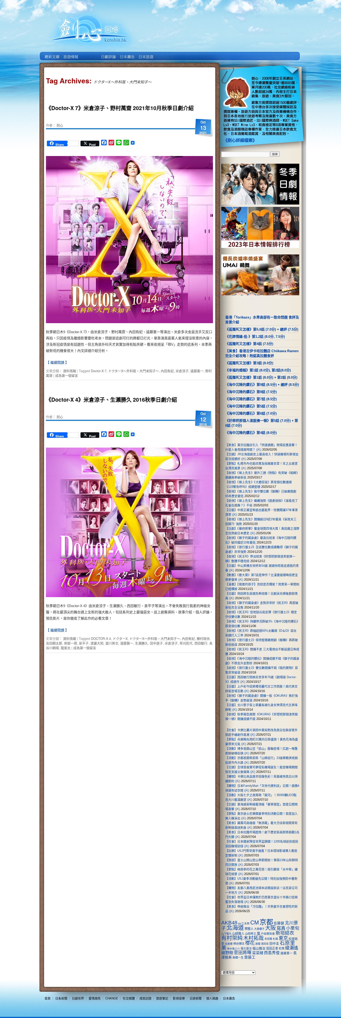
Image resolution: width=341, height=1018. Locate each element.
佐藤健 (279, 923)
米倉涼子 (182, 370)
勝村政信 (203, 638)
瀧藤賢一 (126, 643)
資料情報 (69, 370)
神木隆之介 (233, 948)
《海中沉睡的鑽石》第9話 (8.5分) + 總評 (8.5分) (262, 385)
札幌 (275, 938)
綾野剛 (227, 952)
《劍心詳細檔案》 (240, 140)
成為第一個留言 (66, 375)
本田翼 (268, 938)
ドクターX (120, 638)
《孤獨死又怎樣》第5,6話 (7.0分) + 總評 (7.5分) (261, 329)
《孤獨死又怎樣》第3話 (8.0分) (249, 363)
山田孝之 (250, 933)
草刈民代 (186, 643)
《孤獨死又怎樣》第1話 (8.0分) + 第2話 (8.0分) (261, 377)
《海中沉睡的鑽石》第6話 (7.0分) (251, 413)
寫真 (281, 928)
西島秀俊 (272, 953)
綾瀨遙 (291, 948)
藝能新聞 (70, 53)
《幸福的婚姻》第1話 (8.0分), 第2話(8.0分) (258, 370)
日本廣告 (126, 53)
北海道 (235, 927)
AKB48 (229, 923)
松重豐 (229, 943)
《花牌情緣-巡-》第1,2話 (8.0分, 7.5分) (255, 336)
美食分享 (164, 53)
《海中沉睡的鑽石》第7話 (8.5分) (251, 399)
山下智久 (226, 933)
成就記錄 (145, 998)
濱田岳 (265, 943)
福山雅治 (258, 948)
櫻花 (249, 943)
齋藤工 (249, 957)
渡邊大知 (96, 643)
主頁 (51, 53)
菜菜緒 (257, 953)
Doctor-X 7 (98, 370)
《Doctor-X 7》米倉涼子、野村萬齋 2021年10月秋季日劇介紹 (120, 108)
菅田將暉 (242, 952)
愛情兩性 (95, 998)
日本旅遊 (145, 53)
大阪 (270, 928)
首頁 (48, 998)
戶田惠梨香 (268, 933)
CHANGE (111, 998)
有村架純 (232, 938)
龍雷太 (66, 647)
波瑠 (257, 943)
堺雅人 (249, 928)
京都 (266, 922)
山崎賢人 (238, 933)
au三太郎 (244, 923)
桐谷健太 (238, 943)
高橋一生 (238, 957)
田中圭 (274, 943)
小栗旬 (292, 928)
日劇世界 (108, 53)
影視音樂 (179, 998)
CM (254, 923)
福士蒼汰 (246, 948)
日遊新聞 (196, 998)
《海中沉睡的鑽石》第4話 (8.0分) (251, 433)
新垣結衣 (285, 933)
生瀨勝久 (141, 643)
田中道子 (156, 643)
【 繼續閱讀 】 (57, 362)
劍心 (60, 125)
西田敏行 (200, 643)
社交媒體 (129, 998)
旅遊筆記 (162, 998)
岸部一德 (70, 643)
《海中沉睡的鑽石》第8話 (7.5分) (251, 392)
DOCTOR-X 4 (101, 638)
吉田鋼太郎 (54, 643)
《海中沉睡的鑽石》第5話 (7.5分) (251, 406)
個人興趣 (212, 998)
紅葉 (281, 948)
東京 (283, 938)
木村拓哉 (253, 938)
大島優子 (259, 928)
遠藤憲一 (196, 370)
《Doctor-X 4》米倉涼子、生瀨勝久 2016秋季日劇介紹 (111, 399)
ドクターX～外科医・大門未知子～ (133, 370)
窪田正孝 (272, 948)
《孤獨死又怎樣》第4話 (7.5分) (249, 344)
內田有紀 (167, 370)
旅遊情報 (89, 53)
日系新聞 (61, 998)
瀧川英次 (111, 643)
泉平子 (84, 643)
